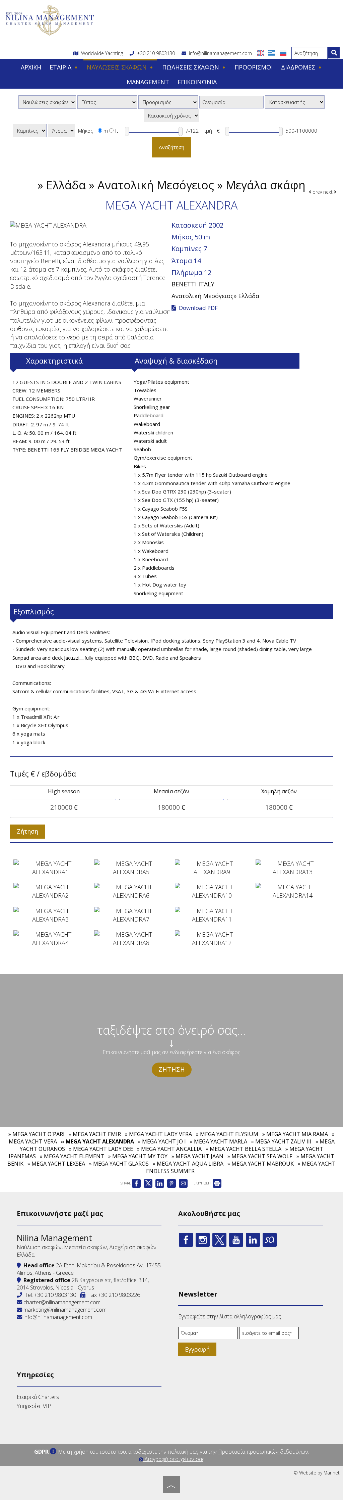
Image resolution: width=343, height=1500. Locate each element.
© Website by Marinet (317, 1472)
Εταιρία (61, 67)
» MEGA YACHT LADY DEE (101, 1149)
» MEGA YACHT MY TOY (137, 1156)
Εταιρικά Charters (38, 1397)
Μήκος (85, 130)
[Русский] (283, 52)
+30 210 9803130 (156, 53)
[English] (261, 52)
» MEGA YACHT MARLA (218, 1141)
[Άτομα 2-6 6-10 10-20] (61, 130)
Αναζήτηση (171, 147)
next (328, 192)
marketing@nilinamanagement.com (64, 1309)
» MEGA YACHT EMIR (95, 1134)
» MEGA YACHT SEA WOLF (259, 1156)
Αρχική (31, 67)
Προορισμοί (253, 67)
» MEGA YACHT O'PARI (36, 1134)
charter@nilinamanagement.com (61, 1302)
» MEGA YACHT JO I (162, 1141)
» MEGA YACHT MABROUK (260, 1163)
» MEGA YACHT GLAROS (119, 1163)
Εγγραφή (197, 1349)
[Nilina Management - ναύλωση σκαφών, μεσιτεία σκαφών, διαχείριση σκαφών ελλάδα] (49, 19)
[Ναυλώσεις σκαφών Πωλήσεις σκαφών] (47, 102)
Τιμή (207, 130)
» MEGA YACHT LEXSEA (56, 1163)
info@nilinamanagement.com (219, 53)
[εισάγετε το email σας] (269, 1335)
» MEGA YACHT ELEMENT (72, 1156)
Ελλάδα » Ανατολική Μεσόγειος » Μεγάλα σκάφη (175, 185)
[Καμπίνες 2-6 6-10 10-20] (30, 130)
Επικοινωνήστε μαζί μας (60, 1213)
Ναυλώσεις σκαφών (117, 67)
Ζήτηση (171, 1069)
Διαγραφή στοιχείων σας (174, 1459)
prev (316, 192)
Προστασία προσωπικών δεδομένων (263, 1451)
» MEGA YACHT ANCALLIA (169, 1149)
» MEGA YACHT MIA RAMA (295, 1134)
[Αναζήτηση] (334, 52)
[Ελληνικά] (272, 52)
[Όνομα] (208, 1335)
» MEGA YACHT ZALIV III (281, 1141)
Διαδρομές (299, 67)
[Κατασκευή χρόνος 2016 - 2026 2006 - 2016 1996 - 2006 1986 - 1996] (171, 115)
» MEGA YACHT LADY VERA (158, 1134)
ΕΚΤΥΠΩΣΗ (203, 1183)
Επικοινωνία (197, 82)
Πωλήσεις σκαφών (191, 67)
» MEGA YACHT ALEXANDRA (97, 1141)
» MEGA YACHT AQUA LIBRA (188, 1163)
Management (148, 82)
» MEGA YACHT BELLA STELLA (243, 1149)
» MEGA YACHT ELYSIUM (227, 1134)
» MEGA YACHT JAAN (197, 1156)
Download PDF (198, 308)
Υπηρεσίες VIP (34, 1406)
